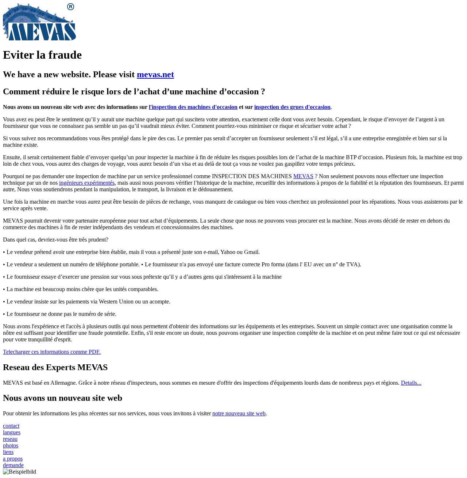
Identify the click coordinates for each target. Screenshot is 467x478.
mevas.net (155, 74)
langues (11, 432)
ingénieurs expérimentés (87, 183)
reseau (10, 439)
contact (11, 426)
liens (8, 452)
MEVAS (303, 176)
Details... (411, 383)
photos (10, 445)
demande (13, 465)
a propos (13, 458)
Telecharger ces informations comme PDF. (52, 352)
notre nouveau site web (239, 413)
